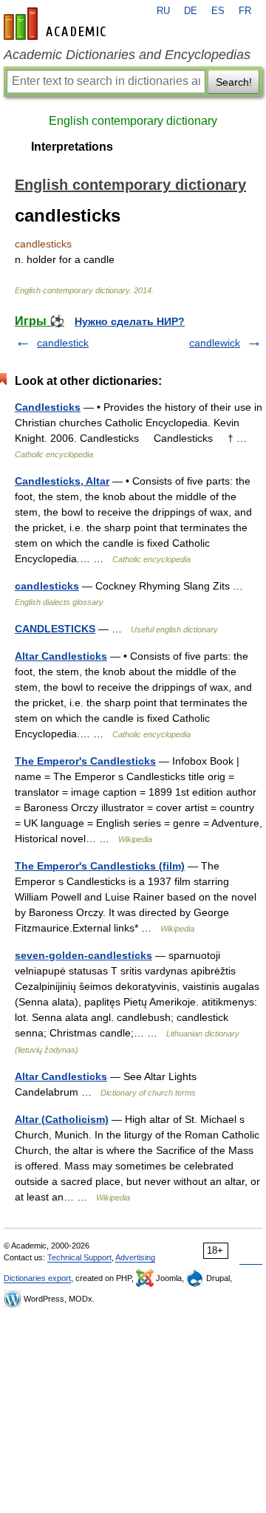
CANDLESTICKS (55, 629)
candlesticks (47, 586)
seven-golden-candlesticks (83, 955)
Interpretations (72, 146)
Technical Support (79, 1257)
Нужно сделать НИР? (130, 321)
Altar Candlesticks (61, 656)
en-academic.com (57, 23)
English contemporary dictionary (133, 121)
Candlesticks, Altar (62, 481)
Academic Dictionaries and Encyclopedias (127, 54)
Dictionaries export (37, 1278)
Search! (234, 82)
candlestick (63, 343)
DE (190, 11)
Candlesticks (48, 407)
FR (245, 11)
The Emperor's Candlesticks (85, 761)
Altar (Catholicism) (62, 1119)
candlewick (214, 343)
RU (163, 11)
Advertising (135, 1257)
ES (218, 11)
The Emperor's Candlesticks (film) (100, 866)
